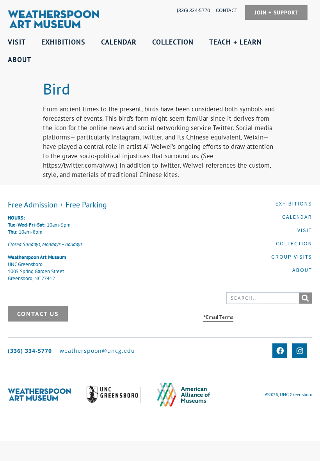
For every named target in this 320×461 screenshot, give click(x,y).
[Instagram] (299, 350)
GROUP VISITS (291, 256)
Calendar (297, 216)
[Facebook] (279, 350)
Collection (294, 243)
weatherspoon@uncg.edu (97, 350)
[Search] (305, 298)
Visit (304, 230)
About (302, 269)
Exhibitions (294, 203)
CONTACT (226, 10)
